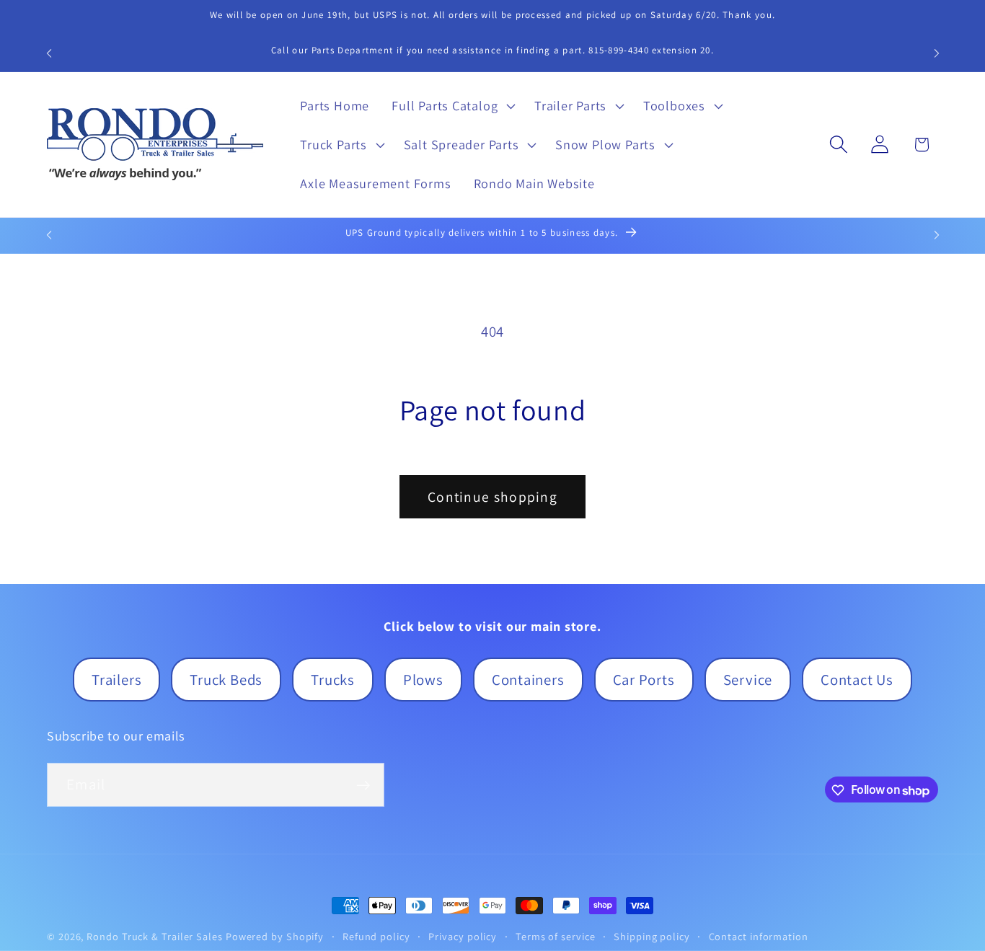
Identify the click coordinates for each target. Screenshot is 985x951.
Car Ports (644, 679)
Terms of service (556, 936)
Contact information (758, 936)
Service (747, 679)
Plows (423, 679)
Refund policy (376, 936)
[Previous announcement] (49, 53)
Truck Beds (226, 679)
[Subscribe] (363, 786)
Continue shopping (492, 496)
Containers (528, 679)
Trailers (116, 679)
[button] (452, 106)
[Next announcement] (937, 53)
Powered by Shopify (275, 936)
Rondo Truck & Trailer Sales (155, 936)
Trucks (333, 679)
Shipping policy (652, 936)
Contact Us (857, 679)
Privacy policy (462, 936)
